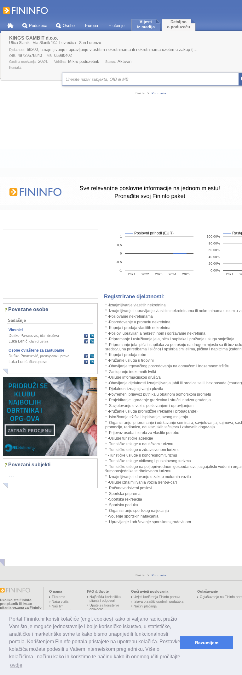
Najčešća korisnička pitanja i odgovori (105, 598)
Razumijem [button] (206, 642)
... (11, 474)
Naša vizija (60, 601)
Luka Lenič (18, 341)
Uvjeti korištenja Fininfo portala (157, 597)
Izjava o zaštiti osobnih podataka (158, 601)
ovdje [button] (16, 665)
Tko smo (58, 597)
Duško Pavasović (23, 335)
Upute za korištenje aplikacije (104, 607)
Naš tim (57, 606)
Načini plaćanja (145, 606)
